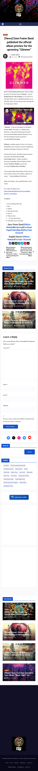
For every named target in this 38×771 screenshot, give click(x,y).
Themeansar (32, 758)
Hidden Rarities (12, 767)
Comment (6, 348)
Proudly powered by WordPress (10, 758)
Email (5, 395)
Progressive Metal (24, 475)
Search (6, 446)
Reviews (16, 762)
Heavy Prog (14, 472)
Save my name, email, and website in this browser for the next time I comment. (18, 420)
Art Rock (6, 465)
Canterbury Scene (8, 469)
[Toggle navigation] (20, 24)
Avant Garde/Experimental (18, 465)
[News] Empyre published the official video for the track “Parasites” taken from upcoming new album (12, 252)
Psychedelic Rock (20, 479)
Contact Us (29, 762)
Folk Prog (6, 472)
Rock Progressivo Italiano (11, 482)
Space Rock (23, 482)
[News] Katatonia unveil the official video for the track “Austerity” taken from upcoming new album (26, 251)
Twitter (14, 230)
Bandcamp (18, 227)
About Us (27, 767)
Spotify (21, 230)
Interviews (22, 762)
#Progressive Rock (26, 57)
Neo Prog (6, 475)
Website (5, 405)
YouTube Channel (22, 239)
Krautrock (29, 472)
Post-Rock (14, 475)
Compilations (20, 767)
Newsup (25, 758)
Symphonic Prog (8, 486)
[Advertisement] (19, 525)
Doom (25, 469)
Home (7, 762)
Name (5, 384)
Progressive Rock (8, 479)
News (5, 34)
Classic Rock (18, 469)
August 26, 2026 (11, 617)
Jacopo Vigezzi (15, 54)
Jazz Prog (22, 472)
